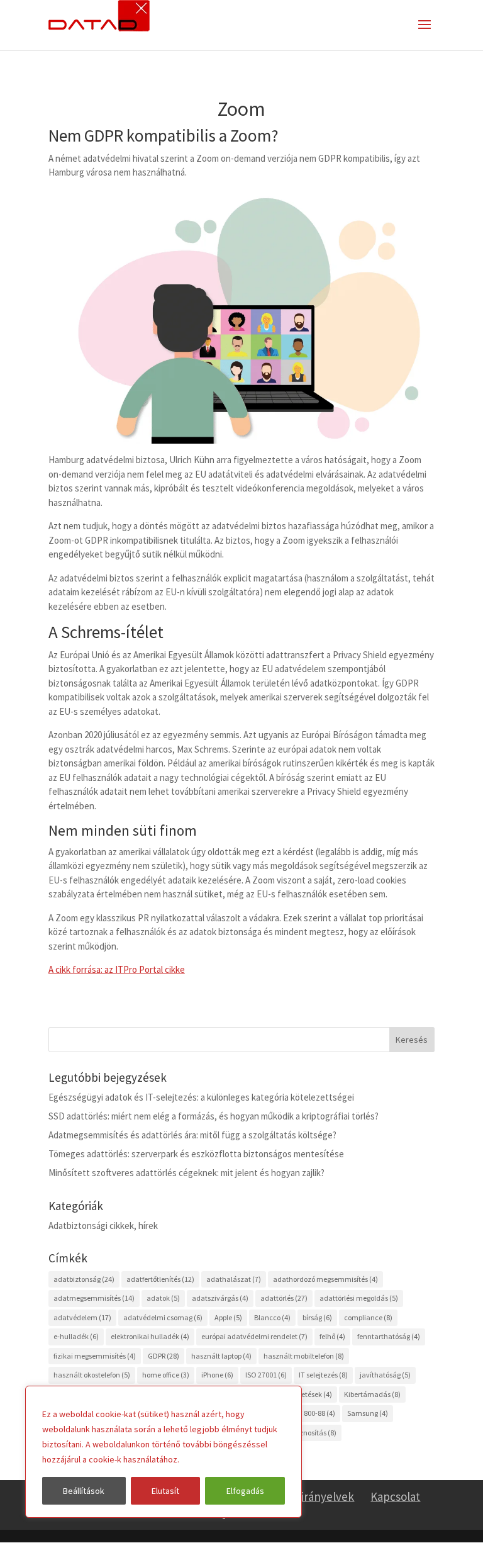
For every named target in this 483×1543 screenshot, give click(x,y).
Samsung (367, 1413)
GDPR (163, 1356)
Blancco (272, 1317)
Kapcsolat (395, 1496)
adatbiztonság (83, 1279)
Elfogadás (245, 1490)
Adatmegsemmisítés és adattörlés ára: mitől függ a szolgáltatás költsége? (192, 1135)
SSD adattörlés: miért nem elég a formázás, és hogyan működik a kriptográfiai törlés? (213, 1116)
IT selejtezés (323, 1374)
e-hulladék (76, 1336)
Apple (228, 1317)
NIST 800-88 (311, 1413)
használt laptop (221, 1356)
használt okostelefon (91, 1374)
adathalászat (233, 1279)
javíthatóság (385, 1374)
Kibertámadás (372, 1394)
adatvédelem (82, 1317)
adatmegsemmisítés (94, 1298)
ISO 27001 (266, 1374)
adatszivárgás (220, 1298)
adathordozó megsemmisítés (325, 1279)
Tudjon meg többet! (220, 1459)
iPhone (217, 1374)
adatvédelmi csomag (163, 1317)
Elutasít (165, 1490)
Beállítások (83, 1490)
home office (165, 1374)
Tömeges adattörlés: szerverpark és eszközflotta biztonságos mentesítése (196, 1154)
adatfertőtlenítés (160, 1279)
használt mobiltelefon (304, 1356)
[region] (163, 1452)
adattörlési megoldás (358, 1298)
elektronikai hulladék (150, 1336)
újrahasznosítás (305, 1432)
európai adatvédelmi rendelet (254, 1336)
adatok (163, 1298)
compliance (368, 1317)
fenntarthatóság (388, 1336)
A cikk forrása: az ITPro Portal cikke (116, 969)
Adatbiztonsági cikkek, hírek (103, 1226)
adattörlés (284, 1298)
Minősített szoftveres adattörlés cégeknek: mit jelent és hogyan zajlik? (186, 1173)
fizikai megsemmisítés (94, 1356)
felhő (332, 1336)
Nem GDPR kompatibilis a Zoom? (163, 135)
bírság (317, 1317)
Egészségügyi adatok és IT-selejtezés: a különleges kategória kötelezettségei (201, 1097)
